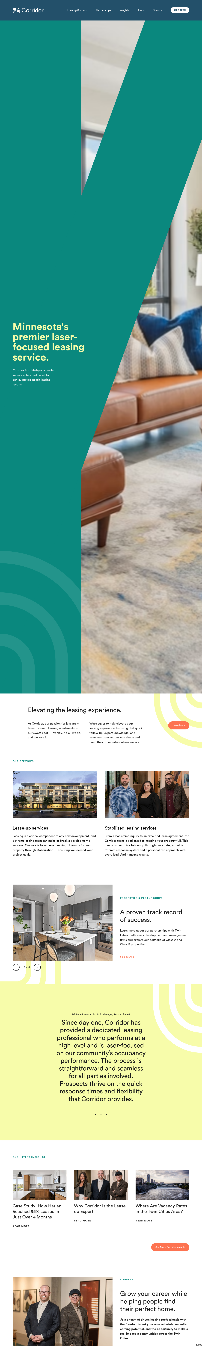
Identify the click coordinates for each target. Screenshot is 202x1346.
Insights (124, 10)
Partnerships (103, 10)
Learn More (178, 725)
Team (141, 10)
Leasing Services (77, 10)
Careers (157, 10)
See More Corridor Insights (170, 1247)
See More (127, 957)
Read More (21, 1226)
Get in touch (180, 10)
